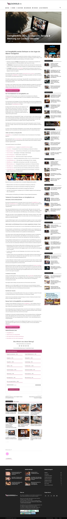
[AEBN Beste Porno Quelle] (52, 57)
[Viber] (33, 48)
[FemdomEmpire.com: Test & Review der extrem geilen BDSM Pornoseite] (47, 175)
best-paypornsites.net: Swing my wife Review (15, 336)
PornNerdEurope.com (11, 169)
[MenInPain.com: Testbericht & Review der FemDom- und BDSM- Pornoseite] (47, 180)
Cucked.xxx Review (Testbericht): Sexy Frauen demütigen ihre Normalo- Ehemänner (36, 413)
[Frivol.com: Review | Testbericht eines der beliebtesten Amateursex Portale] (47, 262)
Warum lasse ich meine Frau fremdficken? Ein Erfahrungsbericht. (36, 483)
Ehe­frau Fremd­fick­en (37, 265)
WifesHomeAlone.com (11, 163)
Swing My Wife (30, 275)
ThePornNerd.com (10, 167)
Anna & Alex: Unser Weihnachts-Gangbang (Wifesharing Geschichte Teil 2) (17, 483)
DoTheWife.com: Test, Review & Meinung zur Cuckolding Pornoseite (56, 153)
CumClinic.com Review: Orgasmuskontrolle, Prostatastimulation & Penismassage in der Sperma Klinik (56, 65)
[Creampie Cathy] (52, 304)
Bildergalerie (28, 7)
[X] (7, 48)
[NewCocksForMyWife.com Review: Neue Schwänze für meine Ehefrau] (23, 407)
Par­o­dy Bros (9, 148)
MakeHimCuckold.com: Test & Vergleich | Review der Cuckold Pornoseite (14, 397)
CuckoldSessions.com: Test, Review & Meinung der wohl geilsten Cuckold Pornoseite (55, 71)
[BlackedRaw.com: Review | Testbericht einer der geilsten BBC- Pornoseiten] (23, 433)
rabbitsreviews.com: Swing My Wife (13, 334)
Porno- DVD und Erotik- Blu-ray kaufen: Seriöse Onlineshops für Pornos (56, 276)
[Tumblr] (19, 48)
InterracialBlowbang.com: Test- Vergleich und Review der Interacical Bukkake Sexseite (56, 243)
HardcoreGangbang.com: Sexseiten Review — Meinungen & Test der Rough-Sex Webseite (23, 425)
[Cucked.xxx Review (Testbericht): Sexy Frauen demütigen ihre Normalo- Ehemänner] (36, 407)
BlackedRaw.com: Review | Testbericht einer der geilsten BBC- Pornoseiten (23, 438)
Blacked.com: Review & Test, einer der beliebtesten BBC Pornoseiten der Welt (36, 438)
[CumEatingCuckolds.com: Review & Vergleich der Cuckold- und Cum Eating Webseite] (47, 81)
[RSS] (45, 496)
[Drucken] (16, 48)
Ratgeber (13, 7)
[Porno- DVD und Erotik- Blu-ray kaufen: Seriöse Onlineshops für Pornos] (47, 277)
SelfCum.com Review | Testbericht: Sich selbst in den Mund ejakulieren (56, 76)
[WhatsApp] (9, 48)
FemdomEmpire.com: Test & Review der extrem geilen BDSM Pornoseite (56, 174)
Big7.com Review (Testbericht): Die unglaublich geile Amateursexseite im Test (56, 257)
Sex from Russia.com (10, 154)
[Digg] (28, 48)
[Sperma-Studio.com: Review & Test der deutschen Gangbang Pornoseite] (47, 117)
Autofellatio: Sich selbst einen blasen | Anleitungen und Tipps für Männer (36, 478)
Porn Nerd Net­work (18, 138)
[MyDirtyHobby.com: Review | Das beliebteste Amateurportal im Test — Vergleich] (47, 268)
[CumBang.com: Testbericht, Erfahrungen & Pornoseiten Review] (47, 248)
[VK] (26, 48)
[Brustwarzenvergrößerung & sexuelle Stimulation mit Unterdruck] (8, 473)
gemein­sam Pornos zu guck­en (28, 73)
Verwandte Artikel (9, 401)
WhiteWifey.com (10, 162)
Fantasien (36, 7)
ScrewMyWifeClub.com (11, 147)
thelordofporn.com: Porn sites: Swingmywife (15, 338)
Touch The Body (10, 152)
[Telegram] (21, 48)
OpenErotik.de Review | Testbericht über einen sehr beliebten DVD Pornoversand (55, 287)
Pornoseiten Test (10, 10)
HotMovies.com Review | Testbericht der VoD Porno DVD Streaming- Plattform (55, 199)
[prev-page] (6, 442)
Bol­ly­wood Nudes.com (11, 150)
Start (6, 10)
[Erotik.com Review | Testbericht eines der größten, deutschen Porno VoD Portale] (47, 189)
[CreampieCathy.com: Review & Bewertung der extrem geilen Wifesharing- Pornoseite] (47, 96)
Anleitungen (20, 7)
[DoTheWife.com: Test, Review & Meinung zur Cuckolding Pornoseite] (11, 433)
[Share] (48, 496)
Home (8, 7)
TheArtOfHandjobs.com (11, 160)
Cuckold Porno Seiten (17, 10)
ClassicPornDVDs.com (11, 156)
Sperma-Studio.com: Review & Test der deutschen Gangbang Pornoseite (56, 116)
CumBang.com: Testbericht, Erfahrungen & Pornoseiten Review (55, 248)
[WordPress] (54, 496)
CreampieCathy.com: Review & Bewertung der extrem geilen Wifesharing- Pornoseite (56, 96)
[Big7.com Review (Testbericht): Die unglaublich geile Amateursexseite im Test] (47, 257)
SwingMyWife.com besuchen (13, 90)
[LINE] (31, 48)
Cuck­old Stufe (19, 68)
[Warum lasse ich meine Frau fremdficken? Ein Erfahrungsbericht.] (27, 483)
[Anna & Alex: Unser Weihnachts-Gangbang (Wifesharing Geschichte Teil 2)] (8, 483)
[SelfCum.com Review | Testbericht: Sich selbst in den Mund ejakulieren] (36, 420)
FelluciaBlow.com (10, 165)
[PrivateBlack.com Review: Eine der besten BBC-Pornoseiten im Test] (11, 407)
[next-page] (8, 442)
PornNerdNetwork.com (16, 104)
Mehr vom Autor (16, 401)
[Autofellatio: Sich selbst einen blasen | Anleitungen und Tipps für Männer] (27, 478)
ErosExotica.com (10, 158)
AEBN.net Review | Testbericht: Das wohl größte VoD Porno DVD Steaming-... (56, 210)
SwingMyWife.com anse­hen (13, 389)
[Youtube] (57, 496)
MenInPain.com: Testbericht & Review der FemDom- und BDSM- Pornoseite (56, 179)
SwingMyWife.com (15, 74)
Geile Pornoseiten (44, 7)
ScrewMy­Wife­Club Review (25, 147)
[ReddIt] (11, 48)
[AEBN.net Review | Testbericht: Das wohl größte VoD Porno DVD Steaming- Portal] (47, 210)
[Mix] (23, 48)
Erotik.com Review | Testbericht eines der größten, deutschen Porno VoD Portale (56, 188)
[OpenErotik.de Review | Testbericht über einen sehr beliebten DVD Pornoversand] (47, 288)
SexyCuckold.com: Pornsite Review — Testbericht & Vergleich (35, 397)
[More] (35, 48)
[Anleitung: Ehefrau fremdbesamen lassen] (27, 473)
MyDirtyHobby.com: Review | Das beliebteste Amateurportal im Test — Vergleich (56, 267)
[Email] (14, 48)
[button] (60, 7)
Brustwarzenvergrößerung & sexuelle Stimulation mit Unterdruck (16, 473)
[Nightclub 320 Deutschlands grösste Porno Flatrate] (52, 125)
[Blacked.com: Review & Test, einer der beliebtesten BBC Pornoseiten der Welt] (36, 433)
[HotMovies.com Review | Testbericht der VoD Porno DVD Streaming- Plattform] (47, 199)
